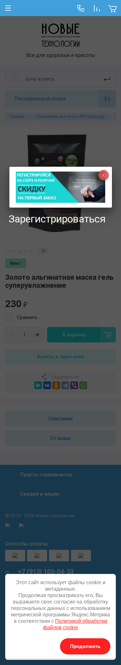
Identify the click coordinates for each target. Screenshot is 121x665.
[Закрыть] (103, 175)
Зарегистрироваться (57, 219)
